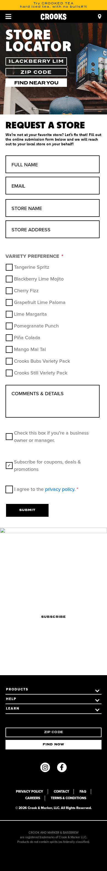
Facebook (62, 767)
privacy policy (59, 489)
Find (100, 16)
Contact (61, 791)
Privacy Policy (29, 791)
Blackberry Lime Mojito (39, 278)
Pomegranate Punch (36, 325)
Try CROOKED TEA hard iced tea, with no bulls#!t (53, 4)
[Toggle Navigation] (8, 16)
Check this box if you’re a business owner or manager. (51, 436)
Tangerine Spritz (31, 267)
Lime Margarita (30, 314)
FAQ (83, 791)
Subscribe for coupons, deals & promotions (47, 465)
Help (11, 698)
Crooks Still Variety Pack (40, 372)
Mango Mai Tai (30, 349)
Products (17, 689)
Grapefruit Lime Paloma (40, 302)
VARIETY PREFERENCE (34, 256)
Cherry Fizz (26, 290)
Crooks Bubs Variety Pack (42, 361)
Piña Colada (27, 337)
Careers (32, 798)
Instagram (45, 767)
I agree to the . (46, 489)
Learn (12, 708)
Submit (27, 510)
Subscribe (53, 617)
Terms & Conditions (68, 798)
